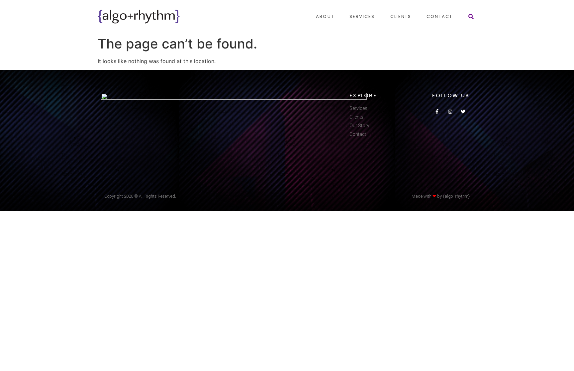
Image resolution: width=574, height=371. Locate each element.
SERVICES (362, 16)
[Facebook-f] (436, 111)
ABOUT (325, 16)
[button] (471, 16)
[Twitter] (463, 111)
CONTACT (439, 16)
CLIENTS (401, 16)
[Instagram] (449, 111)
